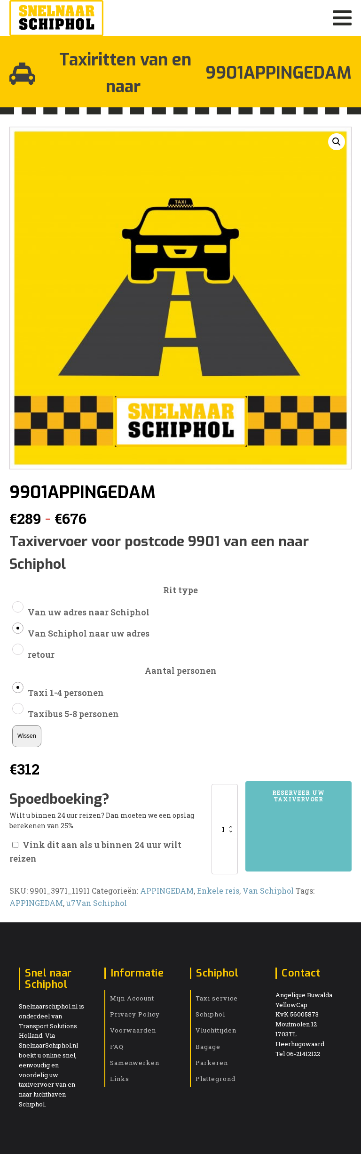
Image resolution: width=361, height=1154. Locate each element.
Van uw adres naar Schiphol (88, 612)
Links (119, 1078)
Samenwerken (134, 1062)
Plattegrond (215, 1078)
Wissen (26, 736)
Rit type (180, 590)
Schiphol (210, 1014)
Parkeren (212, 1062)
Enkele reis (218, 891)
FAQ (117, 1046)
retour (41, 654)
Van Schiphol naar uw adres (88, 633)
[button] (336, 141)
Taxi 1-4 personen (66, 692)
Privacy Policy (135, 1014)
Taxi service (217, 998)
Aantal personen (181, 670)
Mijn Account (132, 998)
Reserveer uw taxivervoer (298, 796)
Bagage (208, 1046)
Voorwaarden (133, 1030)
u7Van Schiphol (96, 903)
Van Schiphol (268, 891)
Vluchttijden (216, 1030)
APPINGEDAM (167, 891)
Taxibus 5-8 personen (73, 713)
